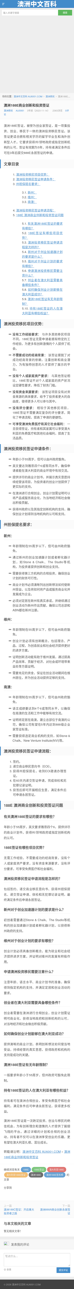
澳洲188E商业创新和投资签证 (26, 105)
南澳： (32, 202)
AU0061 (20, 110)
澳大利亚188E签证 (16, 1174)
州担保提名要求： (28, 184)
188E (26, 1169)
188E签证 (39, 1169)
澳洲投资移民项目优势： (33, 174)
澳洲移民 (50, 96)
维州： (32, 197)
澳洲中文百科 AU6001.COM (37, 4)
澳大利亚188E (56, 1169)
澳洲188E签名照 (54, 1174)
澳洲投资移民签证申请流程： (36, 210)
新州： (32, 192)
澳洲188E (36, 1174)
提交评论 (63, 1270)
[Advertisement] (37, 54)
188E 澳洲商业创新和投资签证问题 (40, 215)
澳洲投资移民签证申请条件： (36, 179)
